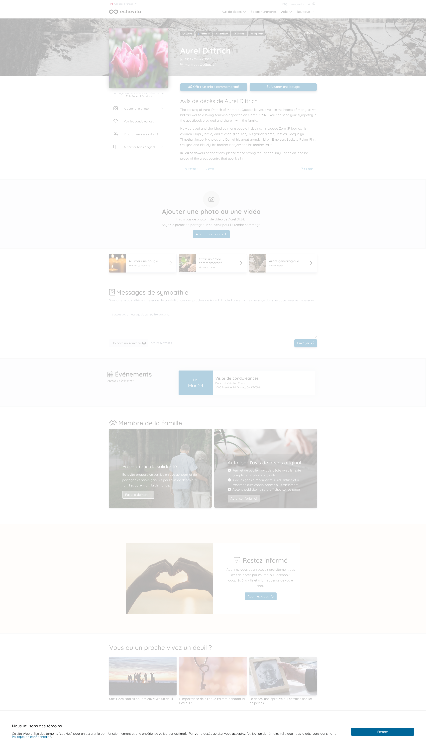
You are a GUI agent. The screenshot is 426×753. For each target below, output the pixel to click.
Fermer (382, 732)
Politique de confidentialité (31, 737)
